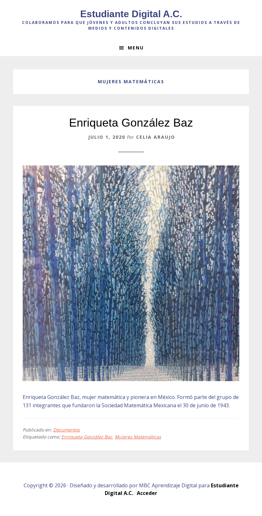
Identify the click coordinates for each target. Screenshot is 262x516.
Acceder (147, 493)
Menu (136, 48)
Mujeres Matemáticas (138, 437)
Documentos (66, 430)
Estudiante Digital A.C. (131, 14)
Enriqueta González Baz (131, 122)
